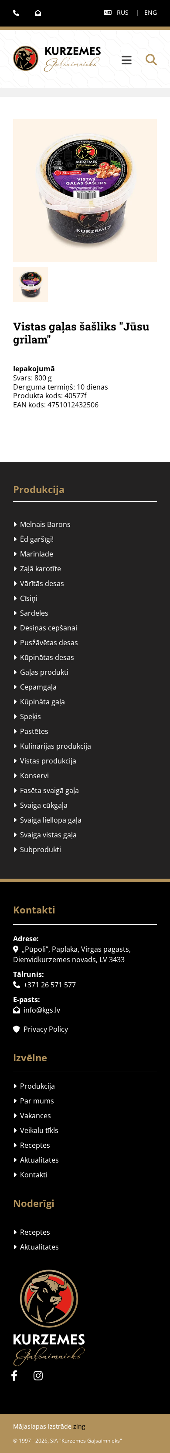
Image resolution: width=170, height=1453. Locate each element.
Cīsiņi (25, 598)
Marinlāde (33, 554)
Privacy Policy (40, 1029)
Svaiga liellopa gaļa (47, 820)
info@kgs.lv (36, 1010)
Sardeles (30, 613)
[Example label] (38, 1376)
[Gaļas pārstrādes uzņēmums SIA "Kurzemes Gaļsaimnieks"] (85, 1318)
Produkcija (39, 489)
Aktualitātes (36, 1160)
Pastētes (30, 731)
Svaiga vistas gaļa (45, 835)
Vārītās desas (38, 583)
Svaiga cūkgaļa (40, 805)
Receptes (31, 1145)
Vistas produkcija (44, 761)
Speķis (27, 716)
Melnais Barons (42, 524)
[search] (151, 59)
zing (79, 1426)
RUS (123, 12)
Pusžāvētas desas (45, 642)
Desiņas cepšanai (45, 628)
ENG (150, 12)
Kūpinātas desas (43, 657)
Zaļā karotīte (37, 568)
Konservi (31, 775)
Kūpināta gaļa (39, 702)
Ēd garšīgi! (33, 539)
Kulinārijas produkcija (52, 746)
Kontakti (30, 1175)
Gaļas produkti (40, 672)
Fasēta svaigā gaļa (46, 790)
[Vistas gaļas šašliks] (85, 190)
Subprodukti (37, 849)
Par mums (33, 1101)
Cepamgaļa (35, 687)
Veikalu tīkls (35, 1130)
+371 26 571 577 (44, 985)
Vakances (32, 1115)
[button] (118, 60)
